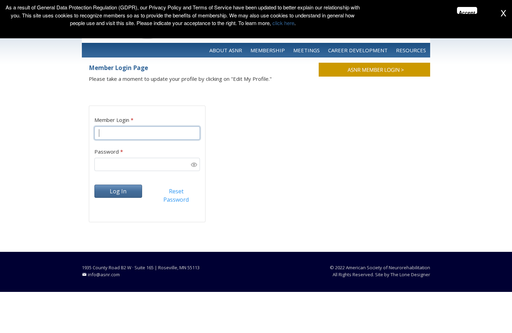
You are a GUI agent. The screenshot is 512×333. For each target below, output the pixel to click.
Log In (118, 191)
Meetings (306, 50)
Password (106, 151)
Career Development (358, 50)
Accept (467, 11)
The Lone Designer (410, 274)
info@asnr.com (104, 274)
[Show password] (194, 165)
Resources (411, 50)
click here (283, 22)
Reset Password (176, 195)
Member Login (111, 119)
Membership (267, 50)
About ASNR (225, 50)
